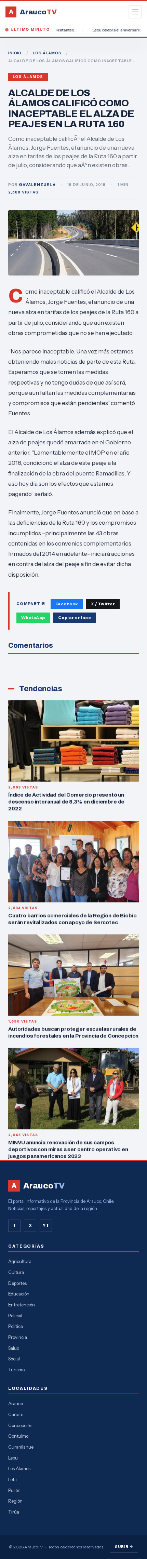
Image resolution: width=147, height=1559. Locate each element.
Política (15, 1326)
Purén (14, 1490)
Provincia (17, 1337)
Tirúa (13, 1512)
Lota (12, 1479)
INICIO (15, 53)
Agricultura (19, 1261)
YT (45, 1225)
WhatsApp (33, 617)
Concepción (20, 1425)
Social (14, 1358)
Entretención (21, 1304)
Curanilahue (21, 1447)
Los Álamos (28, 77)
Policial (15, 1315)
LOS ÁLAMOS (47, 53)
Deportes (17, 1283)
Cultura (16, 1272)
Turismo (16, 1369)
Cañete (15, 1414)
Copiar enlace (74, 617)
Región (15, 1501)
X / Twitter (103, 603)
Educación (18, 1293)
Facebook (66, 603)
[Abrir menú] (135, 11)
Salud (13, 1348)
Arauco (15, 1403)
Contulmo (18, 1436)
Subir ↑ (124, 1546)
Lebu (13, 1458)
